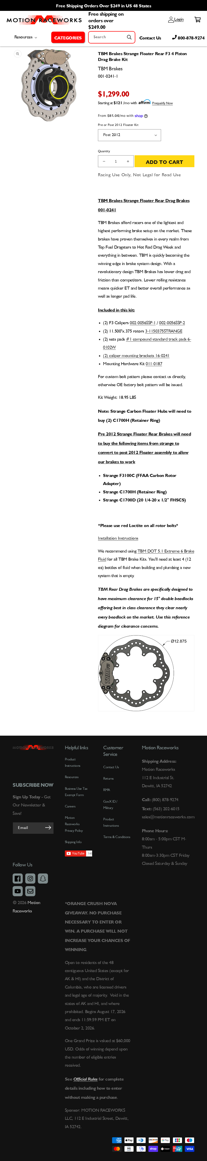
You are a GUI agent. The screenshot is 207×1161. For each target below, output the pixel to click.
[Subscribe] (48, 827)
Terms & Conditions (116, 837)
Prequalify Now (162, 103)
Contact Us (150, 37)
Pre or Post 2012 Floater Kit (118, 125)
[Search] (129, 37)
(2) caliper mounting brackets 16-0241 (136, 356)
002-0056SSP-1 (143, 323)
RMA (106, 790)
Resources (72, 777)
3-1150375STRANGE (163, 331)
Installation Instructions (118, 538)
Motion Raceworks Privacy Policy (74, 824)
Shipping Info (73, 842)
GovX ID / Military (110, 805)
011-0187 (154, 364)
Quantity (104, 151)
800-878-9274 (191, 37)
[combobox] (112, 37)
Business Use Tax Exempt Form (76, 792)
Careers (70, 806)
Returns (108, 778)
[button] (68, 37)
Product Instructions (111, 822)
